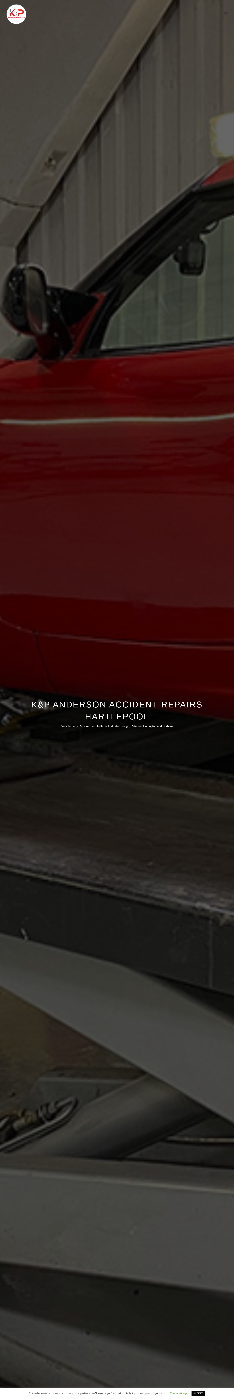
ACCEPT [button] (198, 1393)
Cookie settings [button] (178, 1393)
